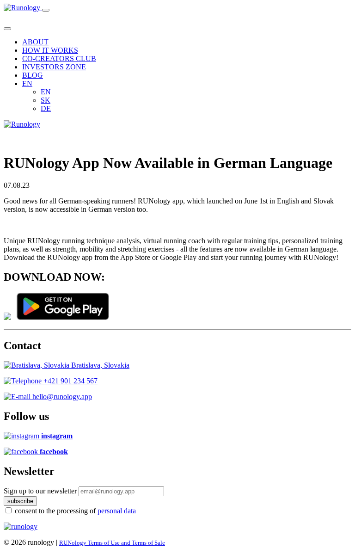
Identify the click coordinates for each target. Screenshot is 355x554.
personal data (117, 511)
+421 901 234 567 (70, 381)
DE (46, 108)
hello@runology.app (61, 396)
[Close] (7, 28)
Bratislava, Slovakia (99, 365)
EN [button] (27, 83)
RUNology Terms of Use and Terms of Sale (112, 542)
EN (46, 92)
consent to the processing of (75, 511)
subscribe (20, 501)
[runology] (20, 526)
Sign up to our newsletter (40, 491)
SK (45, 100)
